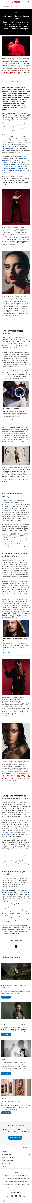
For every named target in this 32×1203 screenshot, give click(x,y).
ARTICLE (3, 982)
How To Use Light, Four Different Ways (16, 117)
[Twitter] (20, 1196)
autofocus (13, 822)
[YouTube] (24, 1196)
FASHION (16, 12)
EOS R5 (20, 524)
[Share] (16, 946)
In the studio (6, 500)
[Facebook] (8, 1196)
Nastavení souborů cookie (16, 1188)
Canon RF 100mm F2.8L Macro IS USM (16, 312)
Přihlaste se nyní (15, 1137)
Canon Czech (15, 1192)
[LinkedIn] (16, 1196)
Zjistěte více (6, 997)
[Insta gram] (12, 1196)
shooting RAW (25, 770)
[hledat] (2, 2)
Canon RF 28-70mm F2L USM (11, 168)
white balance (11, 775)
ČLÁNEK (3, 1059)
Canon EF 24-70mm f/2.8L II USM (13, 164)
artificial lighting (10, 149)
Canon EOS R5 (17, 70)
